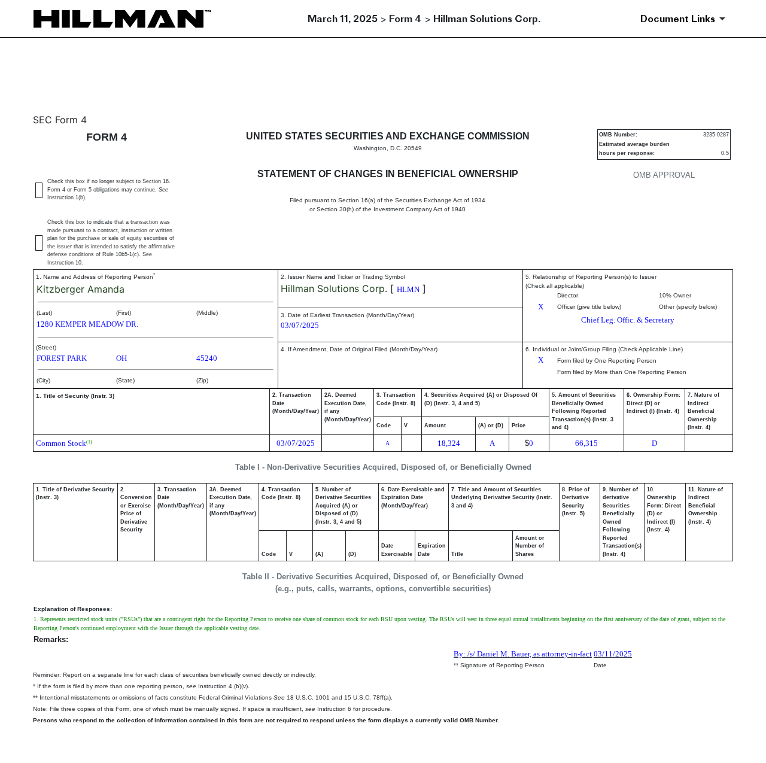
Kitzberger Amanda (80, 289)
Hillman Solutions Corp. (334, 288)
